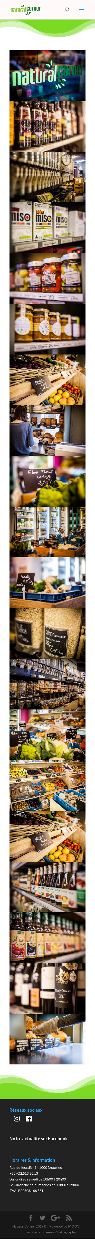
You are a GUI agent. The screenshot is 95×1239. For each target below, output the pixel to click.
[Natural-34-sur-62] (48, 100)
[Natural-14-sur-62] (48, 455)
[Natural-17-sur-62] (48, 506)
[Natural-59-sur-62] (48, 1064)
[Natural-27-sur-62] (48, 607)
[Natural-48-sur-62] (48, 354)
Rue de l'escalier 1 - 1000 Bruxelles (36, 1169)
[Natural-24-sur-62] (48, 557)
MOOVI (74, 1227)
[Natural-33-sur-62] (48, 658)
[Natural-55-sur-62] (48, 1014)
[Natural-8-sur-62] (48, 760)
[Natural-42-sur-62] (48, 252)
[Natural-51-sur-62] (48, 912)
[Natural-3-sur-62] (48, 709)
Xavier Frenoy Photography (53, 1233)
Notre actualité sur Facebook (39, 1139)
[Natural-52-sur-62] (48, 963)
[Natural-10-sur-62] (48, 404)
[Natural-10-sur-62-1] (48, 861)
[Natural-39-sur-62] (48, 150)
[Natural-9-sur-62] (48, 810)
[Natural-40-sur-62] (48, 201)
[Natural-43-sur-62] (48, 303)
